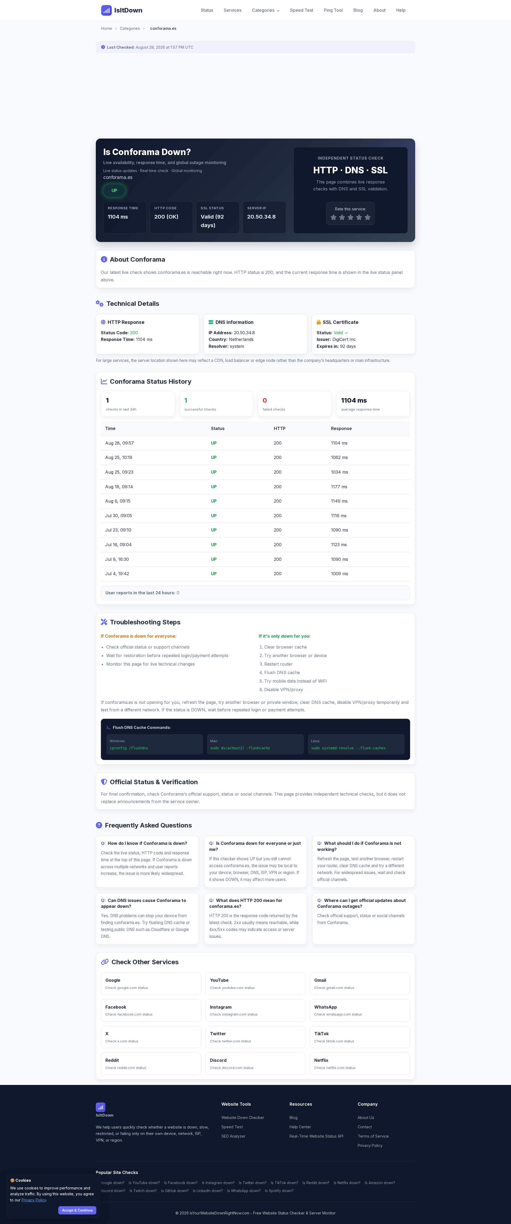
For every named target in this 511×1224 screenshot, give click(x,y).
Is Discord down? (110, 1191)
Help (401, 10)
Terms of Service (373, 1136)
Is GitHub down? (175, 1191)
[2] (342, 217)
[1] (333, 217)
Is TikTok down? (284, 1183)
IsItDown (128, 10)
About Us (366, 1117)
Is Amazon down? (380, 1183)
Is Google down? (110, 1183)
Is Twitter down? (253, 1183)
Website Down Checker (242, 1117)
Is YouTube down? (144, 1183)
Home (106, 28)
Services (232, 10)
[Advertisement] (255, 96)
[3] (350, 217)
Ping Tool (333, 10)
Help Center (300, 1127)
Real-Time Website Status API (316, 1136)
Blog (358, 10)
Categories (263, 10)
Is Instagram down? (218, 1183)
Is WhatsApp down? (244, 1191)
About (379, 10)
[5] (367, 217)
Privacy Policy (370, 1145)
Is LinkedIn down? (208, 1191)
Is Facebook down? (181, 1183)
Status (207, 10)
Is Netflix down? (347, 1183)
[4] (359, 217)
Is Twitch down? (143, 1191)
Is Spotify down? (279, 1191)
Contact (365, 1127)
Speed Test (301, 10)
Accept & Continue (77, 1210)
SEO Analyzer (233, 1136)
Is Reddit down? (316, 1183)
